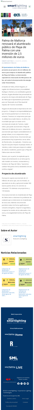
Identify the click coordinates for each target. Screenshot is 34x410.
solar (30, 225)
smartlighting (7, 61)
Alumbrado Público (9, 63)
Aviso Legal (25, 398)
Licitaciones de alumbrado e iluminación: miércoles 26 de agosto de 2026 (8, 292)
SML (19, 396)
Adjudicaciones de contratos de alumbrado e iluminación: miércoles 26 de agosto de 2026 (25, 293)
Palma (17, 225)
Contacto (25, 402)
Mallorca (12, 225)
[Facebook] (18, 383)
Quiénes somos (11, 398)
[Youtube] (27, 383)
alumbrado (5, 225)
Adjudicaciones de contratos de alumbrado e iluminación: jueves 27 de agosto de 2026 (25, 272)
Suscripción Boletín (11, 406)
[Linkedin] (21, 383)
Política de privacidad (11, 402)
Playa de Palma (23, 225)
